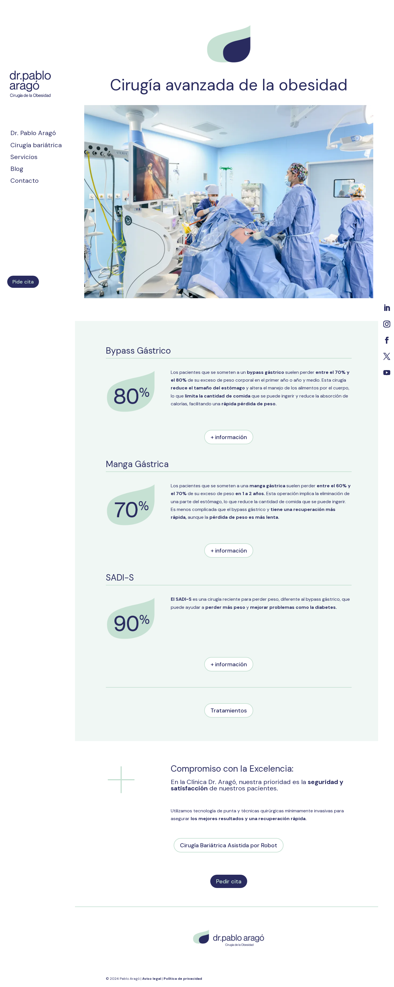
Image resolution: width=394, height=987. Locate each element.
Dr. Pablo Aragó (33, 134)
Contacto (24, 182)
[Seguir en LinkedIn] (387, 308)
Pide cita (23, 281)
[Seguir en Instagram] (387, 324)
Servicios (23, 158)
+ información (229, 437)
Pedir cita (228, 881)
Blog (16, 170)
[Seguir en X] (387, 356)
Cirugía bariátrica (36, 146)
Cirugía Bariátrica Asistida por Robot (228, 845)
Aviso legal (152, 978)
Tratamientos (229, 710)
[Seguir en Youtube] (387, 373)
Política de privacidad (183, 978)
